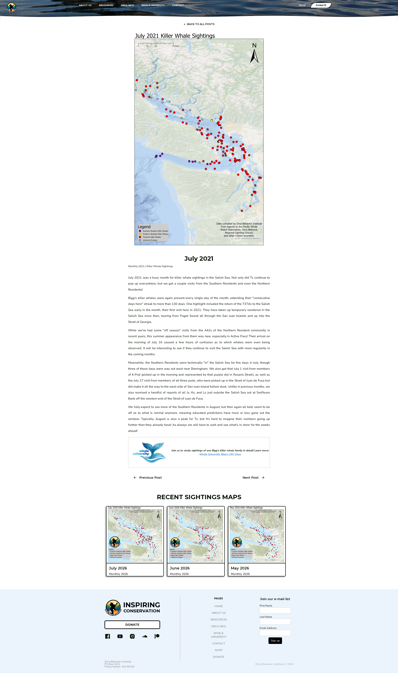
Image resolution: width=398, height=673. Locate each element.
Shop (218, 650)
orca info (218, 626)
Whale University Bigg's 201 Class (220, 454)
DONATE (132, 625)
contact (218, 643)
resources (219, 619)
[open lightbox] (199, 142)
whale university (219, 635)
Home (218, 606)
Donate (321, 5)
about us (219, 612)
